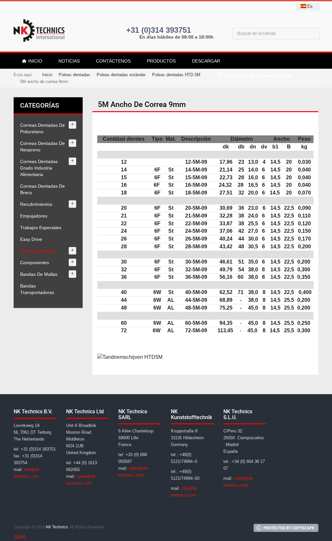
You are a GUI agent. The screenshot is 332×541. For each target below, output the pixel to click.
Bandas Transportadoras (37, 289)
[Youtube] (51, 512)
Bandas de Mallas (38, 274)
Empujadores (33, 215)
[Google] (20, 512)
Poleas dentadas (37, 250)
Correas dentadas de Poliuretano (42, 128)
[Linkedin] (35, 512)
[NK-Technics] (39, 30)
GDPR (20, 537)
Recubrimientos (36, 204)
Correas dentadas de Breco (42, 189)
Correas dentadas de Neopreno (42, 146)
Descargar (206, 61)
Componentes (34, 262)
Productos (161, 61)
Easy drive (31, 239)
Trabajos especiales (40, 227)
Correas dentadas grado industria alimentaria (39, 168)
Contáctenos (113, 61)
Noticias (69, 61)
